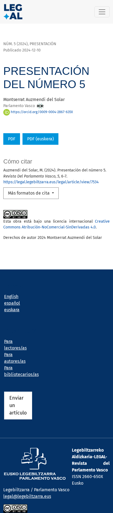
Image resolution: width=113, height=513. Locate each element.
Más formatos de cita (29, 193)
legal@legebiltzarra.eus (27, 496)
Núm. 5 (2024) (15, 44)
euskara (11, 309)
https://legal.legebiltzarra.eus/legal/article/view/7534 (51, 182)
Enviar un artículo (18, 405)
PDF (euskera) (40, 138)
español (12, 303)
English (11, 296)
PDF (11, 138)
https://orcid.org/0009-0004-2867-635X (41, 112)
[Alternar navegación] (102, 11)
